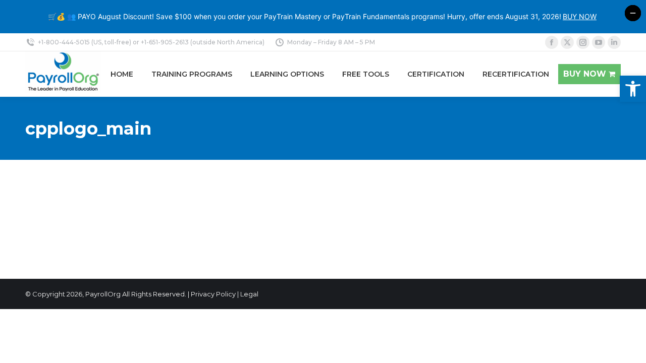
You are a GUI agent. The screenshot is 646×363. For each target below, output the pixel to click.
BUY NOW (580, 16)
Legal (249, 294)
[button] (633, 89)
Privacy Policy (213, 294)
